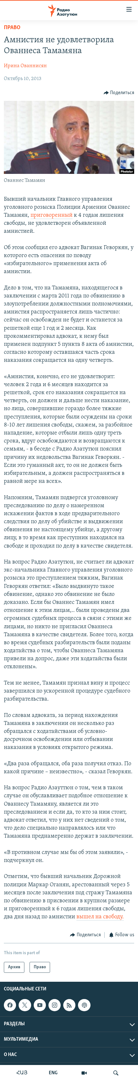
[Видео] (84, 1073)
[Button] (119, 93)
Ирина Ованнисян (25, 66)
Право (12, 28)
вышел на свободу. (100, 917)
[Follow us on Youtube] (40, 1005)
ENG (53, 1073)
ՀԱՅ (22, 1073)
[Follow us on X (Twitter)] (25, 1005)
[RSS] (69, 1005)
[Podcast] (84, 1005)
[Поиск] (115, 1073)
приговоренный (51, 215)
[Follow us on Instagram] (54, 1005)
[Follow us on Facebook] (10, 1005)
